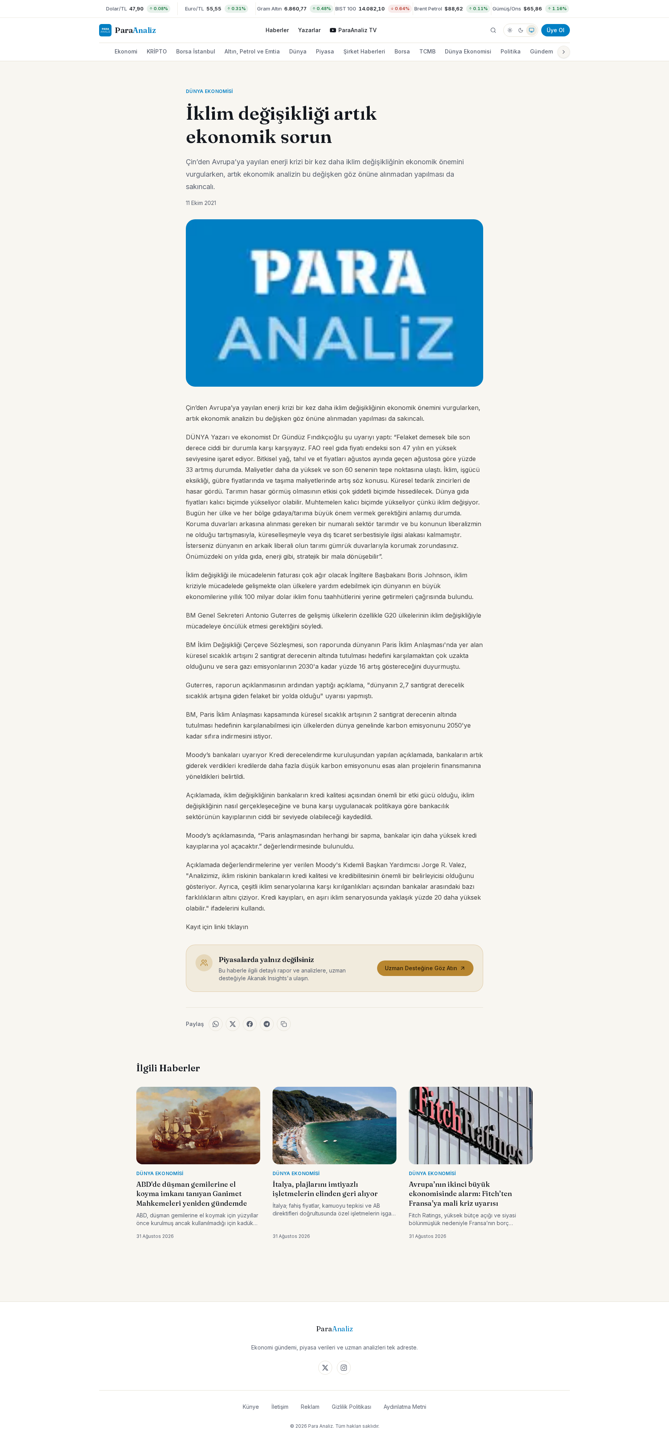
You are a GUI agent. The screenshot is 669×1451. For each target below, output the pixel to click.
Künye (251, 1406)
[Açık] (509, 30)
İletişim (279, 1406)
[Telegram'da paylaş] (267, 1024)
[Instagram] (344, 1368)
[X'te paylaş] (233, 1024)
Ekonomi (126, 51)
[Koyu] (520, 30)
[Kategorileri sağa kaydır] (564, 52)
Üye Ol (555, 30)
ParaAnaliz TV (357, 30)
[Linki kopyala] (284, 1024)
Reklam (310, 1406)
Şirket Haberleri (364, 51)
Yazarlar (309, 30)
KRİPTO (157, 51)
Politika (511, 51)
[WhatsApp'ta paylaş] (216, 1024)
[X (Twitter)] (325, 1368)
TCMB (427, 51)
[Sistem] (531, 30)
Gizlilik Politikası (351, 1406)
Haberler (277, 30)
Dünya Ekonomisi (468, 51)
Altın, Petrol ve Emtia (252, 51)
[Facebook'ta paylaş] (250, 1024)
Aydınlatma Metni (405, 1406)
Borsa (402, 51)
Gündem (541, 51)
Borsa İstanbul (195, 51)
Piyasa (325, 51)
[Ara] (493, 30)
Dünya (298, 51)
